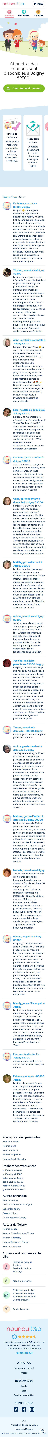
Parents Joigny (10, 1213)
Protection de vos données (24, 1425)
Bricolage (17, 1271)
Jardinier (17, 1265)
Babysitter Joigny (11, 1209)
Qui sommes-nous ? (24, 1368)
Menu (40, 4)
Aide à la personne (22, 1281)
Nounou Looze (10, 1229)
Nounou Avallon (11, 1150)
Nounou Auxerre (11, 1141)
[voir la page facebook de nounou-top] (24, 1409)
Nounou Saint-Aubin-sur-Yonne (18, 1233)
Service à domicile (22, 1268)
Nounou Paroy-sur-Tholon (16, 1242)
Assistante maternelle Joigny (17, 1204)
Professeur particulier (23, 1290)
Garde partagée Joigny (14, 1217)
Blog (24, 1390)
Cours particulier (21, 1299)
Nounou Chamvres (12, 1246)
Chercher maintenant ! (26, 88)
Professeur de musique (24, 1296)
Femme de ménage (22, 1262)
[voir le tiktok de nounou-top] (16, 1409)
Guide (24, 1386)
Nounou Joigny (10, 1200)
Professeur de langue (23, 1293)
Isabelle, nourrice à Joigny (28, 870)
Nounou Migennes (12, 1154)
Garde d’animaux (21, 1309)
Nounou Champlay (12, 1237)
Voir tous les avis (24, 1352)
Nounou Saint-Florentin (14, 1159)
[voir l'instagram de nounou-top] (32, 1409)
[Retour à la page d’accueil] (13, 4)
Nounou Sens (9, 1146)
